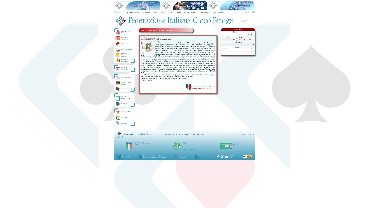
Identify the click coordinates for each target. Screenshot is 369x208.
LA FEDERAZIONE (133, 12)
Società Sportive (126, 77)
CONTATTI (247, 12)
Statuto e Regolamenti (127, 44)
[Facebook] (218, 156)
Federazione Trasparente (124, 38)
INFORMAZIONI (189, 12)
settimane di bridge (126, 89)
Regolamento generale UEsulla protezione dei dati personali (154, 156)
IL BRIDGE (146, 12)
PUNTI (171, 12)
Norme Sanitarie (126, 112)
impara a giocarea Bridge (126, 83)
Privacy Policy (127, 157)
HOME (119, 12)
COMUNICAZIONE (204, 12)
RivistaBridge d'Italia (125, 97)
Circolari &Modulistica (124, 60)
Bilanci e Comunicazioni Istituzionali (125, 54)
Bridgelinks (124, 123)
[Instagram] (231, 156)
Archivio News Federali (125, 32)
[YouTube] (227, 156)
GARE (179, 12)
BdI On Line (125, 104)
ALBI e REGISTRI (159, 12)
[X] (222, 156)
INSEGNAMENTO (219, 12)
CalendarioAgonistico (124, 68)
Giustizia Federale (126, 49)
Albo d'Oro (124, 118)
